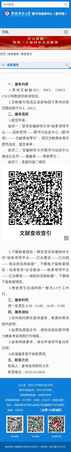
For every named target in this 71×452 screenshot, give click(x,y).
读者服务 (13, 54)
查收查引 (26, 54)
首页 (3, 54)
